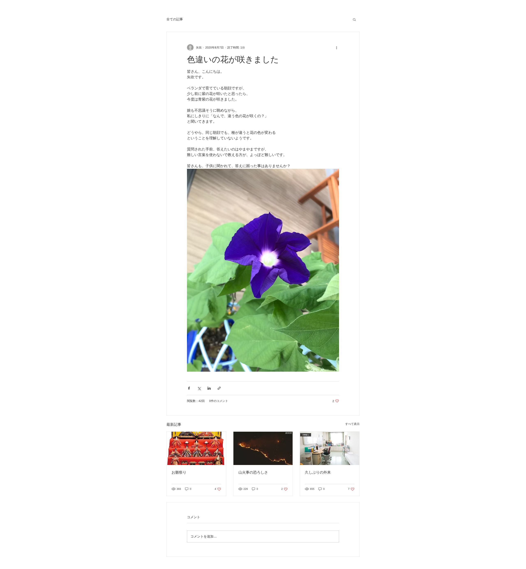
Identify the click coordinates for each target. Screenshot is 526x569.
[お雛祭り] (196, 448)
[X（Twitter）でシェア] (199, 388)
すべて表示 (352, 424)
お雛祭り (179, 472)
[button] (354, 19)
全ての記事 (174, 19)
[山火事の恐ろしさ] (263, 448)
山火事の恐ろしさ (253, 472)
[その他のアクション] (336, 47)
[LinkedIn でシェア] (209, 388)
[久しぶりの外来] (329, 448)
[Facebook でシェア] (189, 388)
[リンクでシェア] (219, 388)
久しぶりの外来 (318, 472)
